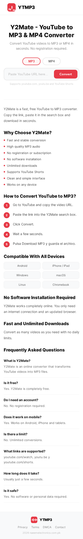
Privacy (23, 527)
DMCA (47, 527)
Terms (35, 527)
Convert (65, 74)
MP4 (51, 61)
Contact (60, 527)
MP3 (31, 61)
